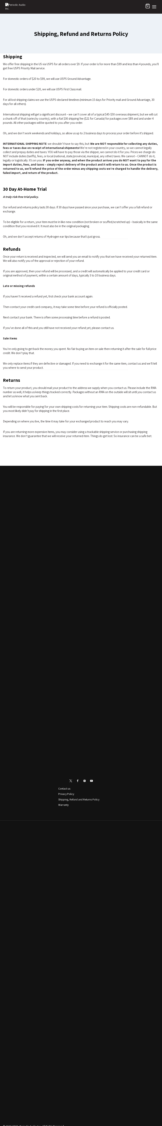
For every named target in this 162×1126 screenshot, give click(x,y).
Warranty (63, 805)
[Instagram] (85, 781)
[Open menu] (154, 6)
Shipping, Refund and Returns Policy (78, 799)
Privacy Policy (66, 794)
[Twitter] (71, 781)
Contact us (64, 788)
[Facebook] (78, 781)
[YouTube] (91, 781)
